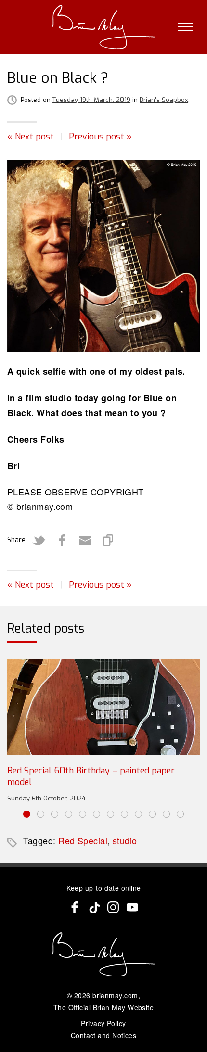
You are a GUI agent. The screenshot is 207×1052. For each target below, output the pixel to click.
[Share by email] (85, 540)
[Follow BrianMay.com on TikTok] (94, 907)
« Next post (30, 136)
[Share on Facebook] (62, 540)
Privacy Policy (103, 1023)
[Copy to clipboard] (108, 540)
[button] (27, 814)
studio (125, 840)
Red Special (82, 840)
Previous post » (100, 136)
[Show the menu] (185, 27)
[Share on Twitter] (39, 540)
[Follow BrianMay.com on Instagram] (113, 907)
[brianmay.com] (103, 27)
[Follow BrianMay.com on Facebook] (74, 907)
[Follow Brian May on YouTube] (132, 907)
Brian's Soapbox (164, 100)
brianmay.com (115, 995)
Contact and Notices (104, 1035)
